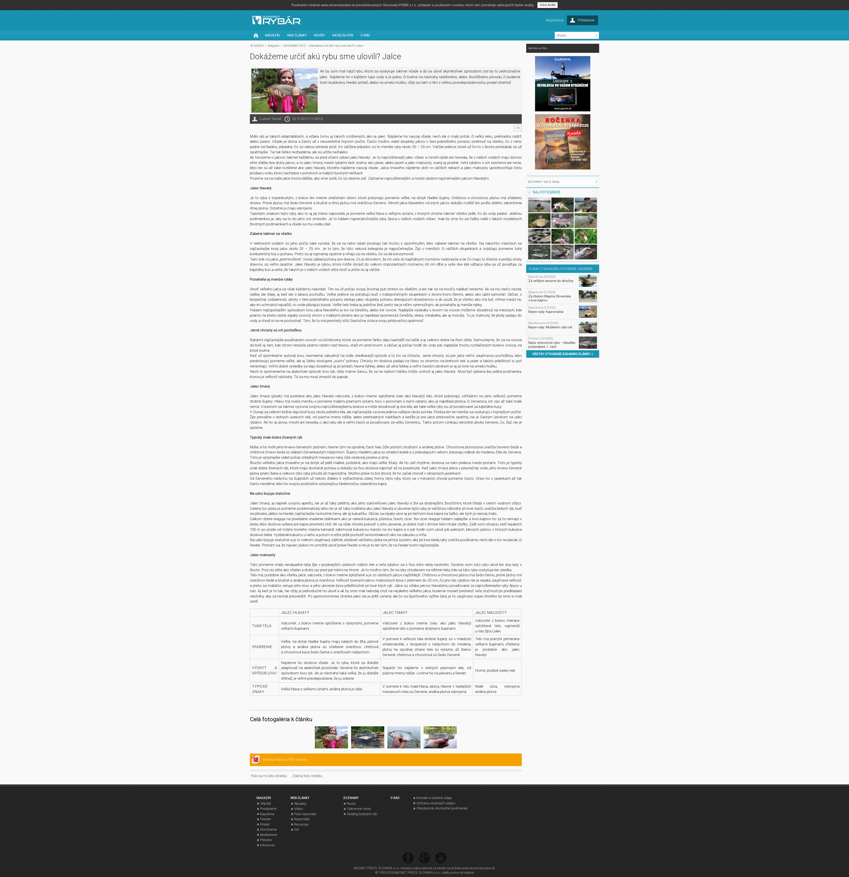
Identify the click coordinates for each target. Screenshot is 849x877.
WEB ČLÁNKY (297, 35)
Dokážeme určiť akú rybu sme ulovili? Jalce (335, 45)
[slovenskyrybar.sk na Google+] (424, 858)
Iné (296, 829)
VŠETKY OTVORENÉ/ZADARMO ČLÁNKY (561, 354)
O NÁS (365, 35)
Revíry (351, 804)
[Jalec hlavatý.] (367, 738)
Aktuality (300, 804)
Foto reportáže (305, 814)
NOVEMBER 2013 (294, 45)
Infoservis (267, 845)
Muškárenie (268, 835)
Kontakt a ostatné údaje (434, 798)
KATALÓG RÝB (342, 35)
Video (298, 809)
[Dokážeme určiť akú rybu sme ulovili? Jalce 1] (331, 738)
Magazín (273, 45)
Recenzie (301, 824)
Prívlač (265, 824)
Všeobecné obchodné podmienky (442, 808)
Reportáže (302, 819)
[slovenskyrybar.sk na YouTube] (441, 858)
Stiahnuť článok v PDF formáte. (285, 760)
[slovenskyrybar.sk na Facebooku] (408, 858)
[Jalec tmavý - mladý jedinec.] (404, 738)
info (518, 127)
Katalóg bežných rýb (362, 814)
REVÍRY (319, 35)
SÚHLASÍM (547, 5)
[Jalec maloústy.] (440, 738)
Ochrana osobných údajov (436, 803)
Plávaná (266, 840)
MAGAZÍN (272, 35)
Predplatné (268, 809)
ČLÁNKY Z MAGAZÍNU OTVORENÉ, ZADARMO (560, 269)
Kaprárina (267, 814)
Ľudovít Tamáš (270, 119)
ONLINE (265, 804)
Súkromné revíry (359, 809)
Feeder (265, 819)
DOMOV (259, 45)
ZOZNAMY (351, 798)
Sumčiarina (268, 829)
